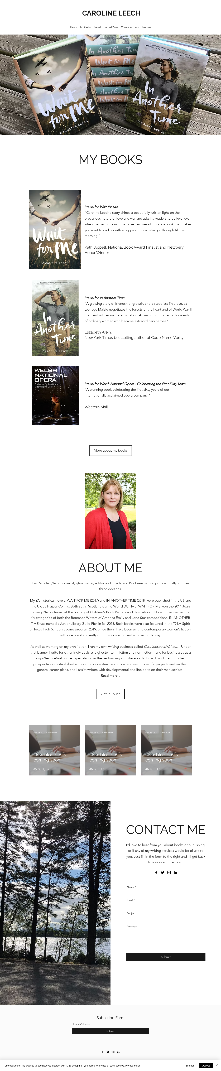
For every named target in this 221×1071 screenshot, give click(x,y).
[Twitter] (162, 872)
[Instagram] (169, 872)
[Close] (217, 1065)
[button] (111, 694)
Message (132, 926)
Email (130, 900)
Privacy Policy (132, 1065)
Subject (131, 913)
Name (130, 887)
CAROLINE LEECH (111, 13)
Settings (190, 1065)
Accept (206, 1065)
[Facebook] (156, 872)
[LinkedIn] (175, 872)
